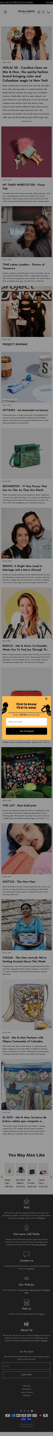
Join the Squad (26, 731)
